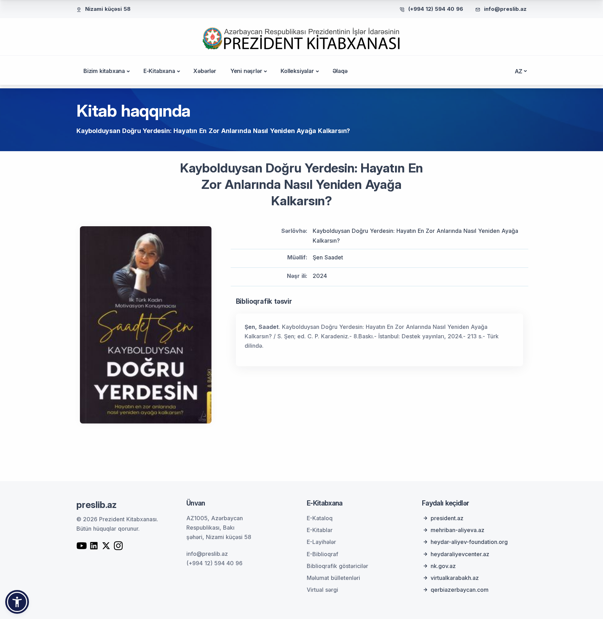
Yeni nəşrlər (246, 70)
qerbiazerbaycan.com (460, 589)
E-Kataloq (320, 518)
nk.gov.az (443, 565)
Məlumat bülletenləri (333, 577)
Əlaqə (340, 70)
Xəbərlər (204, 70)
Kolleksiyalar (297, 70)
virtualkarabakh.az (455, 577)
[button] (17, 602)
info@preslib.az (505, 9)
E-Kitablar (320, 529)
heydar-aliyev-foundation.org (469, 541)
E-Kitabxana (159, 70)
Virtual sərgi (322, 589)
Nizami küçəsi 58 (108, 9)
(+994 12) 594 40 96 (435, 9)
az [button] (519, 71)
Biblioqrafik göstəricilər (337, 565)
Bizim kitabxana (104, 70)
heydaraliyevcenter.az (460, 554)
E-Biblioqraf (322, 554)
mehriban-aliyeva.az (457, 529)
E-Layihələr (321, 541)
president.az (447, 518)
